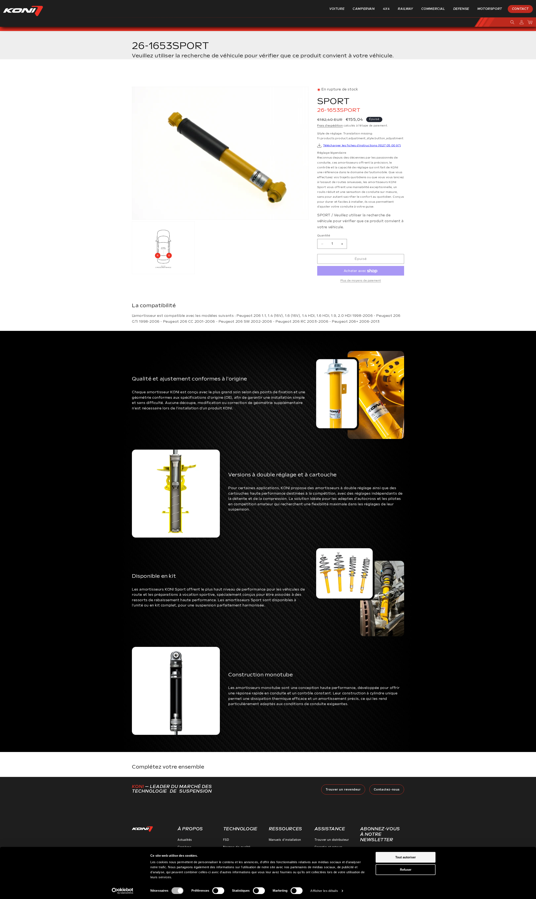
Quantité (323, 235)
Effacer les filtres (383, 74)
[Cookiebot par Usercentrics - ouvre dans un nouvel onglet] (122, 891)
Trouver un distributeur (331, 839)
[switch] (218, 890)
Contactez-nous (387, 789)
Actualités (185, 839)
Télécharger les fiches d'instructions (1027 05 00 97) (362, 145)
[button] (338, 9)
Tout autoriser (405, 857)
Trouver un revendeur (343, 789)
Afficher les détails (324, 891)
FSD (226, 839)
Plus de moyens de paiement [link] (360, 280)
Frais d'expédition (330, 126)
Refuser (405, 869)
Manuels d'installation (285, 839)
